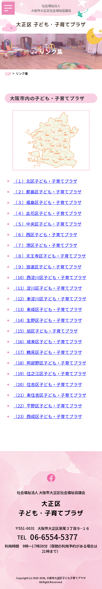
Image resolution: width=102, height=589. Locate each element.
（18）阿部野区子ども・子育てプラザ (49, 363)
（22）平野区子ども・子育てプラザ (47, 406)
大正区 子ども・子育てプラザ (51, 24)
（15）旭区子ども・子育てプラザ (45, 331)
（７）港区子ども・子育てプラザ (45, 245)
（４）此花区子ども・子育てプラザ (47, 213)
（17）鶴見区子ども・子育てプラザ (47, 352)
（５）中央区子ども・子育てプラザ (47, 224)
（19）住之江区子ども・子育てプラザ (49, 373)
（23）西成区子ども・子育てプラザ (47, 416)
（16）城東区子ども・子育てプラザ (47, 341)
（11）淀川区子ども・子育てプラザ (47, 288)
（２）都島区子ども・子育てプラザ (47, 192)
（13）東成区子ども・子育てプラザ (47, 309)
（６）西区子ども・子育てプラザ (45, 234)
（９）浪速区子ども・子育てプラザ (47, 267)
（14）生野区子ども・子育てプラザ (47, 320)
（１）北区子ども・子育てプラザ (45, 181)
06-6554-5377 (57, 537)
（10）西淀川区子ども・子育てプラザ (49, 277)
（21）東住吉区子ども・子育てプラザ (49, 395)
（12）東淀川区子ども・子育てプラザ (49, 299)
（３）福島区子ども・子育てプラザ (47, 202)
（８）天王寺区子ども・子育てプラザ (49, 256)
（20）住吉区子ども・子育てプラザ (47, 384)
